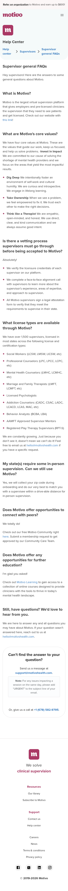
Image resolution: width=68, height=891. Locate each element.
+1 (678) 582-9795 (46, 710)
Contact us (34, 819)
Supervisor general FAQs (51, 51)
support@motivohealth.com (33, 673)
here (6, 536)
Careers (34, 837)
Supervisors (28, 51)
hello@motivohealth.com (42, 445)
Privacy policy (34, 857)
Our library (34, 793)
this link (7, 120)
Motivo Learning (27, 582)
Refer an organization (16, 4)
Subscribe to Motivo (34, 800)
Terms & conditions (34, 850)
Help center (7, 51)
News (34, 844)
